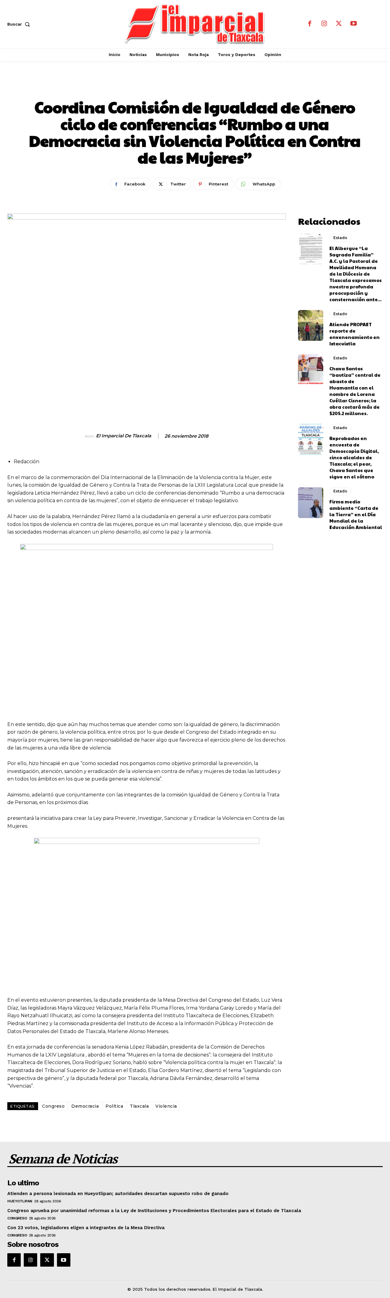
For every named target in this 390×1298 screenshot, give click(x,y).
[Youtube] (353, 24)
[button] (19, 24)
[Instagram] (324, 24)
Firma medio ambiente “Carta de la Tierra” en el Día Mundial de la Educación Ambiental (355, 514)
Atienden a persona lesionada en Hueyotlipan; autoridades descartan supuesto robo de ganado (118, 1193)
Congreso (53, 1106)
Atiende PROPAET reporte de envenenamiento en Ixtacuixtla (354, 334)
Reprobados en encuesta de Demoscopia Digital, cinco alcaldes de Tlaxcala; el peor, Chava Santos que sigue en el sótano (354, 457)
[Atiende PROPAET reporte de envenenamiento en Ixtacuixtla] (310, 325)
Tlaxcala (139, 1106)
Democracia (85, 1106)
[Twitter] (338, 24)
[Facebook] (309, 24)
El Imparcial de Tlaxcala (123, 436)
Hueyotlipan (19, 1201)
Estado (195, 86)
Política (114, 1106)
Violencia (166, 1106)
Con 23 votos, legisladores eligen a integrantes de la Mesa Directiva (86, 1227)
